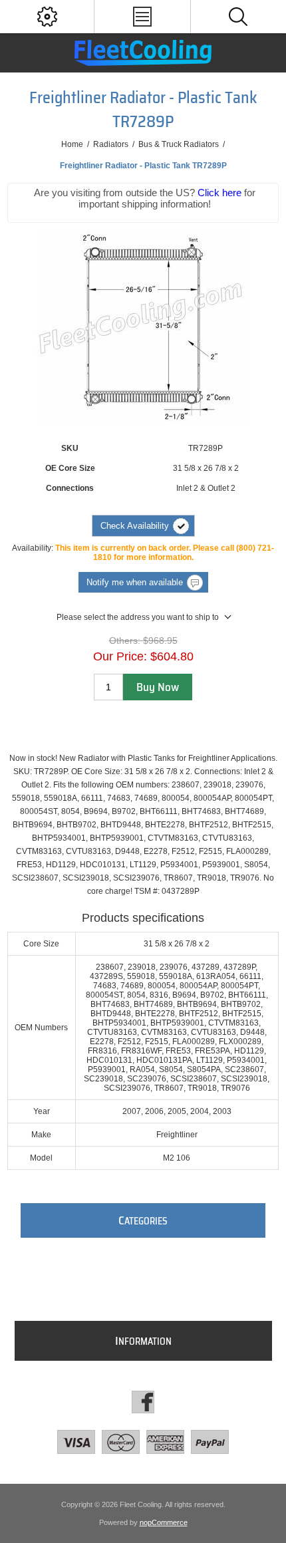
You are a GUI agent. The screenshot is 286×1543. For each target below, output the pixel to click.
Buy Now (157, 687)
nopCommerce (164, 1522)
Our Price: (120, 656)
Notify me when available (134, 582)
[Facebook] (143, 1402)
